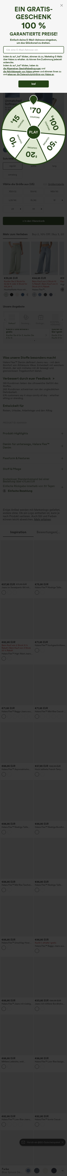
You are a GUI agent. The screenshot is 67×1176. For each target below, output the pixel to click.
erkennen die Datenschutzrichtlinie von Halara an (31, 74)
